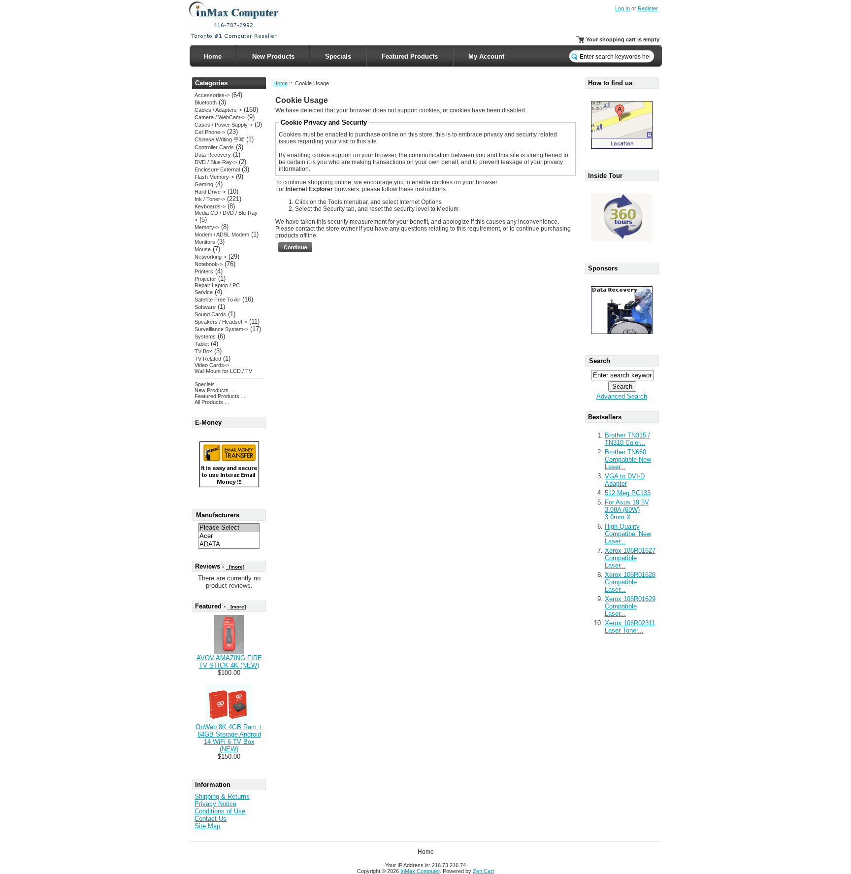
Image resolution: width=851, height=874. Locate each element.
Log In (622, 8)
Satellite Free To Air (217, 300)
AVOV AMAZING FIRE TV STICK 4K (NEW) (229, 661)
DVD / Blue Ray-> (216, 162)
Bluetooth (206, 102)
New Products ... (214, 390)
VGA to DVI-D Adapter (625, 479)
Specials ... (208, 384)
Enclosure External (217, 169)
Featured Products (410, 56)
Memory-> (207, 227)
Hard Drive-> (210, 192)
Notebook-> (209, 264)
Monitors (205, 242)
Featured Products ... (220, 396)
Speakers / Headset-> (221, 322)
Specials (338, 56)
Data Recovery (213, 155)
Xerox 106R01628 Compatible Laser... (630, 582)
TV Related (208, 359)
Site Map (207, 826)
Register (648, 8)
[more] (235, 567)
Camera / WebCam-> (220, 117)
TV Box (203, 351)
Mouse (203, 249)
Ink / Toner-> (210, 199)
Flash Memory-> (214, 177)
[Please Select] (229, 528)
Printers (204, 271)
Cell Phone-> (210, 132)
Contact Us (211, 818)
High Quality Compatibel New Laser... (628, 534)
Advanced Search (621, 396)
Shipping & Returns (222, 796)
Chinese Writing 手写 (219, 139)
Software (205, 307)
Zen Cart (483, 871)
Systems (205, 336)
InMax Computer (420, 871)
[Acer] (229, 536)
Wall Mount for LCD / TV (223, 371)
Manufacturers (217, 515)
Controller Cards (214, 147)
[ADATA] (229, 544)
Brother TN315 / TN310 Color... (627, 439)
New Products (273, 56)
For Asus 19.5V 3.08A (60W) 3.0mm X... (627, 510)
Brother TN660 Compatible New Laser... (628, 459)
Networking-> (211, 257)
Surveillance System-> (221, 329)
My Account (486, 56)
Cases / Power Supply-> (224, 125)
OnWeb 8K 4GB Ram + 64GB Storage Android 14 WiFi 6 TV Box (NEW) (229, 738)
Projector (205, 279)
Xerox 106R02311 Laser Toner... (630, 626)
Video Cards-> (212, 365)
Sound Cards (210, 314)
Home (213, 56)
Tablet (202, 344)
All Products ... (212, 402)
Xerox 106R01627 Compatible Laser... (630, 558)
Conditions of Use (220, 811)
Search (599, 361)
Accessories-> (212, 95)
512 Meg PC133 (628, 493)
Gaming (204, 184)
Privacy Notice (215, 803)
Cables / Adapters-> (218, 110)
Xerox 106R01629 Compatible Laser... (630, 606)
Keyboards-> (210, 206)
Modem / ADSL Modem (222, 234)
